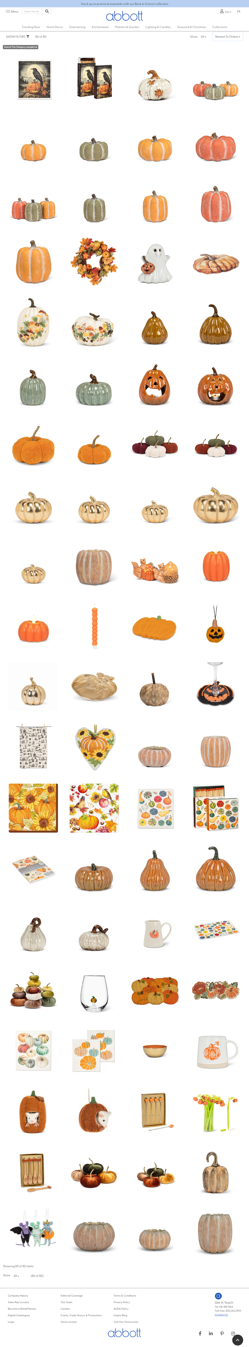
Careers (65, 1308)
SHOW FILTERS (16, 36)
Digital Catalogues (19, 1315)
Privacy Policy (122, 1302)
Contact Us (221, 1314)
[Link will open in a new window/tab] (200, 1333)
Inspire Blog (120, 1315)
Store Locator (69, 1322)
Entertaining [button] (77, 27)
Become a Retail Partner (22, 1308)
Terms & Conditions (125, 1295)
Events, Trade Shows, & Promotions (81, 1315)
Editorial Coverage (72, 1295)
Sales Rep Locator (18, 1302)
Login (11, 1322)
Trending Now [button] (31, 27)
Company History (18, 1295)
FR (238, 11)
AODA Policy (121, 1308)
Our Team (66, 1302)
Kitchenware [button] (100, 27)
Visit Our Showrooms (126, 1322)
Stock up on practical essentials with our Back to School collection (124, 4)
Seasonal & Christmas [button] (191, 27)
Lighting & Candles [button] (158, 27)
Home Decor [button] (55, 27)
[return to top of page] (237, 1340)
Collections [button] (219, 27)
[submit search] (46, 11)
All (203, 36)
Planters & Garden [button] (127, 27)
